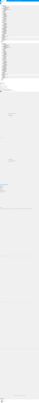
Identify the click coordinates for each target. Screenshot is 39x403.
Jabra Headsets (5, 33)
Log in (2, 79)
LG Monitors (5, 15)
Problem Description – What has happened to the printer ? (5, 90)
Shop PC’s (3, 11)
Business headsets (4, 32)
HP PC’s (4, 12)
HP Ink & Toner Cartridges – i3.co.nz (7, 9)
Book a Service (2, 40)
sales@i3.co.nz (11, 115)
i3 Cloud (3, 39)
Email (0, 87)
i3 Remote (3, 38)
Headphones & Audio (4, 25)
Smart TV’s (3, 34)
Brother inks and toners (6, 46)
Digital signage (3, 35)
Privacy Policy (1, 398)
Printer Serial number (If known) (3, 89)
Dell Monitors (5, 16)
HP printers (5, 6)
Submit (0, 91)
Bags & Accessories (4, 31)
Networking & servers (4, 68)
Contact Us (2, 41)
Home (0, 82)
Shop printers (3, 5)
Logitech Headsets (5, 23)
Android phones (5, 30)
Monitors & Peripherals (4, 14)
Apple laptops (5, 57)
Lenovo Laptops (5, 18)
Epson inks (5, 10)
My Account (2, 399)
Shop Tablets (3, 20)
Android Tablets (5, 21)
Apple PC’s (5, 13)
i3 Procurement (3, 37)
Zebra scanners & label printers (5, 36)
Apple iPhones (5, 29)
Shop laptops (3, 17)
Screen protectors (4, 28)
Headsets (4, 22)
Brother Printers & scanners (6, 7)
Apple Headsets (5, 24)
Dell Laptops (5, 19)
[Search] (0, 3)
